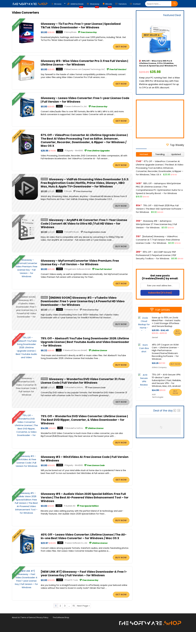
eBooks (108, 5)
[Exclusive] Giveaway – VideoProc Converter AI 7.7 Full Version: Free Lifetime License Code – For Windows (158, 239)
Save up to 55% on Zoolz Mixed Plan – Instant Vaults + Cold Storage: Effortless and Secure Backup (166, 322)
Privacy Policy (42, 617)
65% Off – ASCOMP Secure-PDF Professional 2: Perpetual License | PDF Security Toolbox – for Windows (156, 255)
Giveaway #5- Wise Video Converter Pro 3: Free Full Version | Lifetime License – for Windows (84, 62)
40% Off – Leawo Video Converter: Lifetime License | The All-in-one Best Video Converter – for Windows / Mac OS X (84, 536)
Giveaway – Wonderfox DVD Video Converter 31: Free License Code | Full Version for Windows (83, 381)
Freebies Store (72, 309)
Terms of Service (28, 617)
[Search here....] (174, 3)
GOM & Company (159, 367)
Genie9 (155, 337)
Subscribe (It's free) (160, 292)
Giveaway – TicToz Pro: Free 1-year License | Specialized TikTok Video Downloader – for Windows (81, 25)
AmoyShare (71, 32)
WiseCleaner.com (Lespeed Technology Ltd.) (85, 69)
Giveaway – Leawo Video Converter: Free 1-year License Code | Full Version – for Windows (85, 100)
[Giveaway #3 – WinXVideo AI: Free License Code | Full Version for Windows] (26, 456)
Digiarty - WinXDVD (74, 150)
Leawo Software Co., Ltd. (76, 106)
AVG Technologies (157, 395)
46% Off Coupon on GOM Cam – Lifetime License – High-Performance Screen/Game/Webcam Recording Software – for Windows (165, 351)
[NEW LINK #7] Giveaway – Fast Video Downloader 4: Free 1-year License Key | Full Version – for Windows (84, 573)
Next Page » (83, 605)
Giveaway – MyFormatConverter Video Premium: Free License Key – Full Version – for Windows (80, 262)
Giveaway (94, 5)
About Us (16, 617)
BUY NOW (121, 165)
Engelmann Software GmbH (78, 269)
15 (74, 605)
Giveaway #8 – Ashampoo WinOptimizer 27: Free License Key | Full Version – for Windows (156, 224)
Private (69, 191)
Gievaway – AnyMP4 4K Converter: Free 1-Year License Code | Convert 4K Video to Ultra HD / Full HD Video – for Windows (84, 223)
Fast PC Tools (72, 580)
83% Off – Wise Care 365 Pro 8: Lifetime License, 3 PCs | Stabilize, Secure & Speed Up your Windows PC (158, 63)
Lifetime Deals (77, 5)
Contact (136, 4)
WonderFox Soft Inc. (75, 387)
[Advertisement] (160, 119)
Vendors (122, 4)
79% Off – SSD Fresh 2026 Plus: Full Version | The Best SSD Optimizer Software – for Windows (159, 209)
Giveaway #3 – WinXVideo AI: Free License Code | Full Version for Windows (84, 458)
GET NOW (121, 46)
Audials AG (70, 506)
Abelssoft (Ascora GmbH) (76, 350)
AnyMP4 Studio (72, 232)
